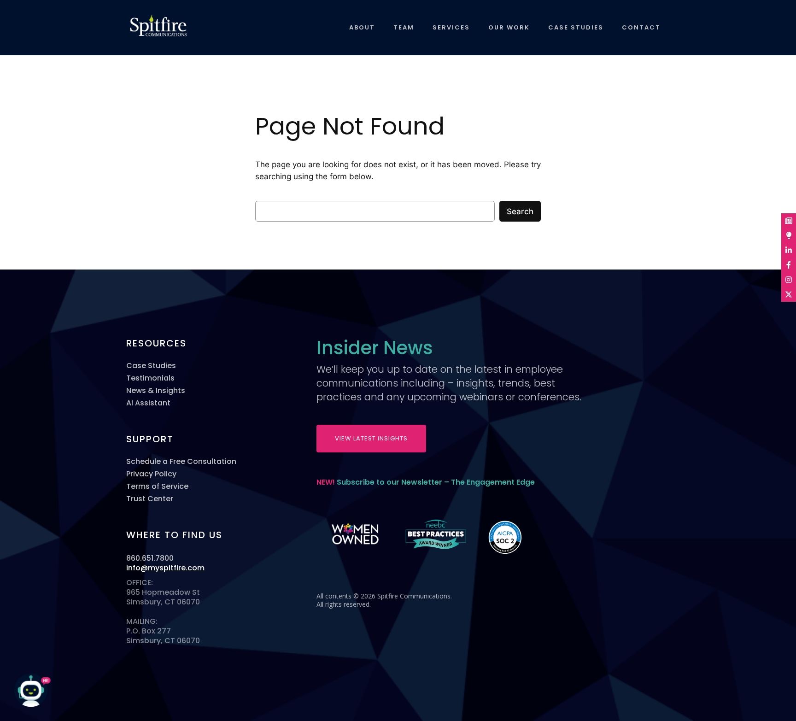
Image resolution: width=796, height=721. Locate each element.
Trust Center (149, 499)
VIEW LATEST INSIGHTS (371, 438)
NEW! (425, 482)
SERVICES (451, 27)
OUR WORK (509, 27)
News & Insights (155, 390)
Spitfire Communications (150, 29)
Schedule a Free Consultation (181, 461)
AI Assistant (148, 403)
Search (520, 211)
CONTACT (641, 27)
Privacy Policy (151, 474)
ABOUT (362, 27)
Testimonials (150, 378)
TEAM (403, 27)
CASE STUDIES (575, 27)
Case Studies (151, 365)
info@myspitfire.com (165, 568)
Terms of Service (157, 486)
